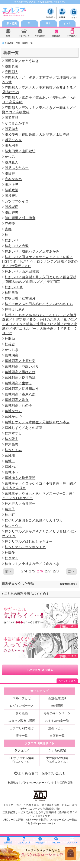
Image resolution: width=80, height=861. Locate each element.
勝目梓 (10, 173)
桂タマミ (11, 558)
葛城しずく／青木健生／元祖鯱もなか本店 (37, 422)
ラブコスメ (72, 36)
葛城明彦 (11, 355)
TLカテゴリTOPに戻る (40, 669)
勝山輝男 (11, 212)
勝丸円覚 (11, 145)
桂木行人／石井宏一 (20, 503)
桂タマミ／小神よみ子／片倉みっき (32, 564)
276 (40, 571)
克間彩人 (11, 72)
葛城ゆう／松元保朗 (20, 478)
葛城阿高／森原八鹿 (20, 394)
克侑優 (10, 223)
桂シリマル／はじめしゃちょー (28, 541)
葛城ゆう (11, 472)
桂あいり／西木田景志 (22, 271)
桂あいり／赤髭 (17, 246)
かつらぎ (11, 350)
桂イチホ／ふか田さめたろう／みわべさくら (39, 304)
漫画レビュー (57, 728)
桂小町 (10, 515)
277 (48, 571)
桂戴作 (10, 552)
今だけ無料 (40, 36)
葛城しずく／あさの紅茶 (23, 428)
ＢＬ (48, 23)
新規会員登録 (57, 698)
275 (32, 571)
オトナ (67, 23)
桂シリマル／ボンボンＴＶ (25, 547)
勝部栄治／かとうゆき (22, 61)
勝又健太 (11, 129)
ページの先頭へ (67, 680)
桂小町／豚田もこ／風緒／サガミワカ (34, 520)
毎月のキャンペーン (57, 713)
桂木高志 (11, 444)
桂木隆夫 (11, 439)
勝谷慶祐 (11, 196)
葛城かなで (13, 416)
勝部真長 (11, 66)
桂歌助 (10, 338)
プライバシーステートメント (37, 782)
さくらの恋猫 (57, 750)
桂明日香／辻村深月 (20, 298)
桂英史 (10, 344)
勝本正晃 (11, 184)
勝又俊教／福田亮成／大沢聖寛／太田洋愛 (37, 134)
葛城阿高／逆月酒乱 (20, 377)
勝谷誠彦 (11, 207)
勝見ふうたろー (17, 168)
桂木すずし (13, 433)
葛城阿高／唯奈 (17, 400)
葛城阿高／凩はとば (20, 372)
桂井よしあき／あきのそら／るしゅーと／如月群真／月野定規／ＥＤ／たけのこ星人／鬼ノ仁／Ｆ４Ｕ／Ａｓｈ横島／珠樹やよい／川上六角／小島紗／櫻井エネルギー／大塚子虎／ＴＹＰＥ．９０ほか (39, 324)
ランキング (24, 36)
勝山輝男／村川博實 (20, 218)
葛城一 (10, 461)
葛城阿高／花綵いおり (22, 366)
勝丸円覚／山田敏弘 (20, 151)
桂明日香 (11, 293)
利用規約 (13, 782)
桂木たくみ (13, 450)
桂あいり (11, 240)
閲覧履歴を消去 (68, 584)
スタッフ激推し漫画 (21, 720)
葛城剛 (10, 455)
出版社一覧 (57, 735)
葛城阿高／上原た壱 (20, 361)
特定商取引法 (65, 782)
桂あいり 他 (14, 287)
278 (56, 571)
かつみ (10, 157)
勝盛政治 (11, 190)
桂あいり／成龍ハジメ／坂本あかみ (32, 251)
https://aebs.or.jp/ (45, 823)
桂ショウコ (13, 526)
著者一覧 (22, 735)
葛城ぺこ (11, 467)
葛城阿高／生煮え (18, 383)
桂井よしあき (15, 309)
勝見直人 (11, 162)
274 (24, 571)
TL (29, 23)
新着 (8, 36)
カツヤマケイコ (17, 201)
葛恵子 (10, 509)
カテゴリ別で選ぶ (22, 728)
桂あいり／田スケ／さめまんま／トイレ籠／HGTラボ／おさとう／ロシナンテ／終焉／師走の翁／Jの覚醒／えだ (40, 261)
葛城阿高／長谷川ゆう (22, 389)
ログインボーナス (22, 705)
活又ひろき (13, 140)
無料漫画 (56, 36)
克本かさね (13, 179)
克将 (8, 229)
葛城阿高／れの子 (18, 405)
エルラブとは (22, 698)
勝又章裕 (11, 118)
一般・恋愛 (10, 23)
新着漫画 (22, 713)
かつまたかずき (17, 123)
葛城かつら (13, 411)
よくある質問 (28, 773)
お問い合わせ (55, 773)
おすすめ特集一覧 (57, 720)
